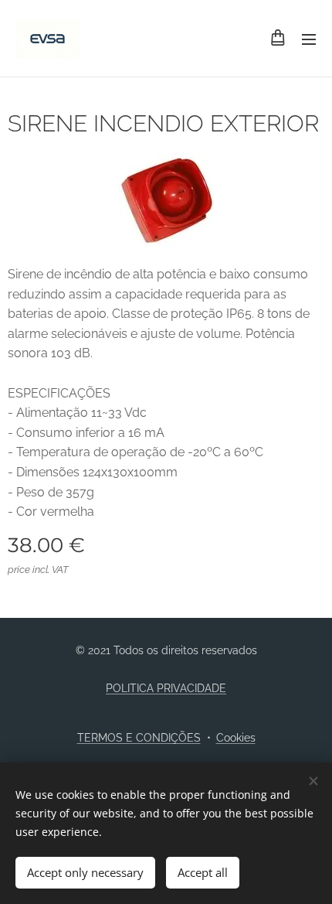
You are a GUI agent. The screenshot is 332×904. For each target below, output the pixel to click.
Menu (308, 38)
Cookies (236, 738)
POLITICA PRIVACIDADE (166, 688)
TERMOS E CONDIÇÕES (139, 738)
